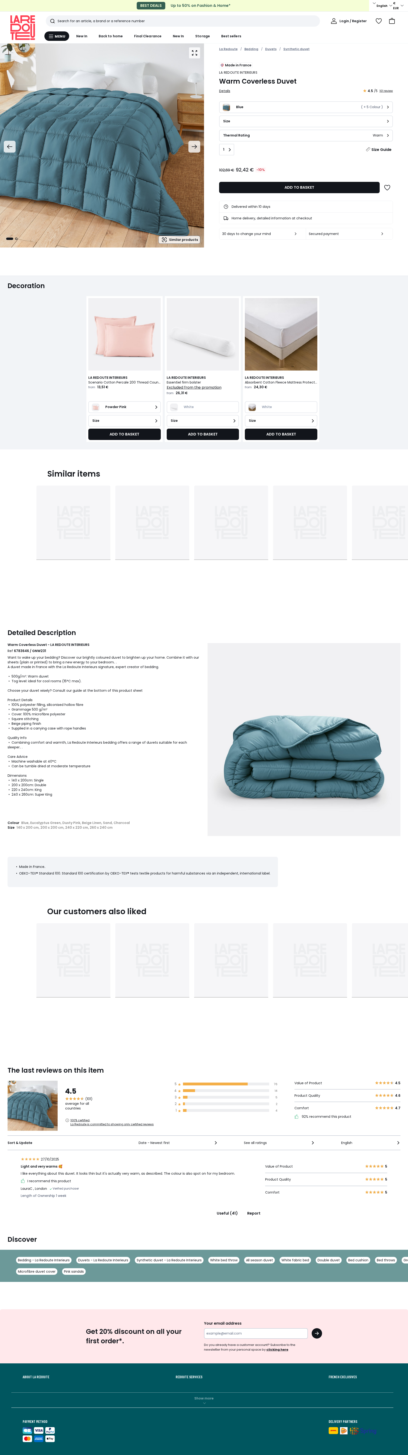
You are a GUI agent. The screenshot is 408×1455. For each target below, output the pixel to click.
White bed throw (224, 1260)
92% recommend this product (326, 1116)
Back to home (111, 36)
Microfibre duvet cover (36, 1271)
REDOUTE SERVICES (189, 1377)
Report (253, 1213)
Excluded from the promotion (194, 387)
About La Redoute (36, 1377)
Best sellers (231, 36)
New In (81, 36)
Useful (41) (227, 1213)
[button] (392, 21)
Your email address (223, 1323)
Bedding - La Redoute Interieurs (44, 1260)
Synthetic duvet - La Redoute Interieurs (169, 1260)
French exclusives (343, 1377)
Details (224, 91)
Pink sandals (74, 1271)
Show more (204, 1398)
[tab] (9, 239)
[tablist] (11, 239)
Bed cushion (358, 1260)
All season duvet (259, 1260)
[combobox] (178, 1142)
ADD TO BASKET (299, 187)
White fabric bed (295, 1260)
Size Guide (381, 149)
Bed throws (386, 1260)
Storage (202, 36)
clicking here (277, 1349)
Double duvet (329, 1260)
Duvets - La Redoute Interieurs (103, 1260)
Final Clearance (148, 36)
